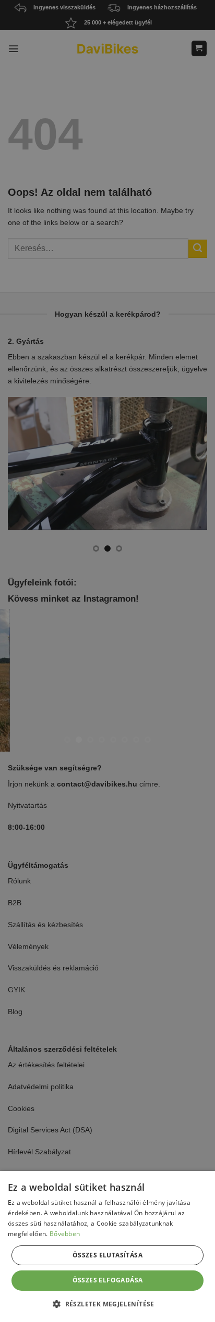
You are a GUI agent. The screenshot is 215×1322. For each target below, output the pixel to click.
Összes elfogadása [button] (108, 1280)
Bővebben (65, 1233)
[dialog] (107, 1246)
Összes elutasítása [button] (107, 1255)
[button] (107, 1304)
